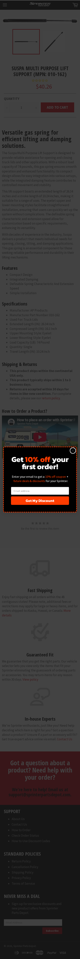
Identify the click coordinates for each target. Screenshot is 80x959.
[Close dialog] (73, 450)
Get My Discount (40, 500)
